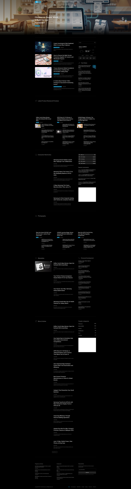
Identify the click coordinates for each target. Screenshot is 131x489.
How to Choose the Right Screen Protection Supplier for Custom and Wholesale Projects (63, 57)
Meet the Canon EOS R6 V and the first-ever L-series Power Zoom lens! (43, 234)
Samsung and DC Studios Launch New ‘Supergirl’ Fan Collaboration (63, 160)
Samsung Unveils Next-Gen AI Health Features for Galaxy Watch (64, 302)
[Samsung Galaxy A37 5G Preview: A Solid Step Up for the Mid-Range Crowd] (80, 132)
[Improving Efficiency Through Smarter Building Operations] (94, 308)
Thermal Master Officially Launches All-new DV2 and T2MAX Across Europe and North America (87, 183)
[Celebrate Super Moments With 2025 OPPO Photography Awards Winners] (59, 241)
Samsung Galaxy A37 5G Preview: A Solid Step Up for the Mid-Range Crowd (90, 131)
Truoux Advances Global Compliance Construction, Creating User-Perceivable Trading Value (64, 69)
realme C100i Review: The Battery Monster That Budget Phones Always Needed (47, 125)
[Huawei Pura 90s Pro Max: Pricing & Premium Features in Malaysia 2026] (43, 431)
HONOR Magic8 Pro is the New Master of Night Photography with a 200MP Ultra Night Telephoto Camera (90, 246)
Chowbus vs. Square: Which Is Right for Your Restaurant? (46, 20)
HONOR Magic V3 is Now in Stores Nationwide (42, 473)
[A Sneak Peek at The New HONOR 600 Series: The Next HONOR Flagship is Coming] (59, 137)
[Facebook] (88, 2)
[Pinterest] (95, 2)
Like (94, 154)
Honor (79, 122)
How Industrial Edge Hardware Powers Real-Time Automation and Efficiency (84, 292)
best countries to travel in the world (84, 178)
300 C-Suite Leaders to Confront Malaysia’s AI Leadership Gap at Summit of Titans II (84, 83)
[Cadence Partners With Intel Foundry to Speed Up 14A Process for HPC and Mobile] (94, 67)
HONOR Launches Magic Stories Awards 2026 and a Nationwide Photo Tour (65, 234)
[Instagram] (91, 2)
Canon (37, 237)
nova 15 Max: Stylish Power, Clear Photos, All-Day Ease (63, 442)
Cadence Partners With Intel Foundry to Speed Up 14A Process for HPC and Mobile (84, 66)
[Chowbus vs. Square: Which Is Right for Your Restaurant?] (94, 262)
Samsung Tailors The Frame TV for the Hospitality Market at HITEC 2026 (63, 173)
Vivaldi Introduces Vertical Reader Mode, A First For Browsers (42, 470)
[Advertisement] (87, 194)
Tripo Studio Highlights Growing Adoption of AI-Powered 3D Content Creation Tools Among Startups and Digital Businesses (87, 171)
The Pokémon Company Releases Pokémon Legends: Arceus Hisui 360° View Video (43, 466)
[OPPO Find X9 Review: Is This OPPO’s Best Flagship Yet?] (38, 143)
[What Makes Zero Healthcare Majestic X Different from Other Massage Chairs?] (94, 79)
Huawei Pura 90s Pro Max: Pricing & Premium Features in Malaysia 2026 (64, 429)
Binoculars (80, 182)
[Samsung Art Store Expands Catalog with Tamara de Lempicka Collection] (43, 201)
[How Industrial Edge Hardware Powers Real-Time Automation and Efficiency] (94, 293)
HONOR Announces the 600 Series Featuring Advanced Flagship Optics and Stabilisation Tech (47, 240)
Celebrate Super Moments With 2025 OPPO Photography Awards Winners (68, 240)
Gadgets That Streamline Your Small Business (64, 391)
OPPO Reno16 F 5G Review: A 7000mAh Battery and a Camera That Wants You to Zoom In (65, 119)
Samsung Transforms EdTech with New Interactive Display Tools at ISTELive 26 (63, 404)
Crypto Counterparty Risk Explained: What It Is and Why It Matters (64, 44)
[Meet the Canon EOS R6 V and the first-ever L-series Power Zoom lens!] (44, 228)
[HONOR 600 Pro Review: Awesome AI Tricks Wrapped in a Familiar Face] (80, 126)
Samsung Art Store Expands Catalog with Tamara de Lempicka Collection (64, 199)
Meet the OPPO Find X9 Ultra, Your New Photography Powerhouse (85, 234)
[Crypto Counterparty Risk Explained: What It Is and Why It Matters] (43, 46)
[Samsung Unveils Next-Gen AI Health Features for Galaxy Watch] (43, 304)
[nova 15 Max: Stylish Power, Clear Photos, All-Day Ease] (43, 444)
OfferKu (79, 174)
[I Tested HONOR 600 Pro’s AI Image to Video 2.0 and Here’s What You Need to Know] (38, 137)
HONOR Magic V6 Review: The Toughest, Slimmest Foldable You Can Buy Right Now (86, 119)
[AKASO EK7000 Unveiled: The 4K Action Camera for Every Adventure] (80, 241)
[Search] (95, 42)
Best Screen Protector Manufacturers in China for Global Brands (84, 297)
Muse (79, 169)
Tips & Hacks (37, 25)
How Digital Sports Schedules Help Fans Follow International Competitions (84, 287)
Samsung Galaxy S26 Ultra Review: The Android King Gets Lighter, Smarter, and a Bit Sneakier (48, 131)
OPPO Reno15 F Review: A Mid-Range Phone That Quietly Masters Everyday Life (90, 137)
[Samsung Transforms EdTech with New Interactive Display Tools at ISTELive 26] (43, 406)
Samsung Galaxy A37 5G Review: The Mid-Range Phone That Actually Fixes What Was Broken (68, 125)
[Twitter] (93, 2)
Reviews (37, 122)
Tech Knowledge (56, 47)
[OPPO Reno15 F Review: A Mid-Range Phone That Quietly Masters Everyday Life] (80, 137)
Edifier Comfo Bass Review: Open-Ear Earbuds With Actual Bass (43, 119)
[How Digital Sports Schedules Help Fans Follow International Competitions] (94, 288)
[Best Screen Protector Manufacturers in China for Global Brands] (94, 298)
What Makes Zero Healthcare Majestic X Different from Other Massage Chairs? (84, 78)
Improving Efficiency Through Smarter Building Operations (84, 307)
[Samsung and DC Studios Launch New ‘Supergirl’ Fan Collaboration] (43, 163)
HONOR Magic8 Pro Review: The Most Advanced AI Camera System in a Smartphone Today (68, 142)
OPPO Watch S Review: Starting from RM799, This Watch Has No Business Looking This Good (68, 131)
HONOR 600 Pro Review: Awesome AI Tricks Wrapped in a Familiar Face (89, 125)
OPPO (58, 122)
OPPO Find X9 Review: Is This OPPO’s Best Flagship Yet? (47, 142)
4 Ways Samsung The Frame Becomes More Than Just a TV (62, 186)
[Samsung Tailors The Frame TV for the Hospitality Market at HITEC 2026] (43, 175)
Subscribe (87, 472)
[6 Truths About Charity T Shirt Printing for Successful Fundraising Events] (43, 85)
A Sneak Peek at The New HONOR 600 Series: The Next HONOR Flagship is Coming (69, 137)
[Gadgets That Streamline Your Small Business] (94, 303)
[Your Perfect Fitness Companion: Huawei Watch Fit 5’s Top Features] (43, 279)
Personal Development (57, 86)
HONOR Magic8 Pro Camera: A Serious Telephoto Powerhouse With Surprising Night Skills (90, 142)
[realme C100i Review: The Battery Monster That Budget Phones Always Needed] (38, 126)
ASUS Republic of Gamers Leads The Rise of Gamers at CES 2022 (43, 477)
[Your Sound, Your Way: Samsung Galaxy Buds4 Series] (43, 292)
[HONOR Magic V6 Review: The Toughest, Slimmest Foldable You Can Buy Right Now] (86, 113)
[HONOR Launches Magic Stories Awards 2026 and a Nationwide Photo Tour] (65, 228)
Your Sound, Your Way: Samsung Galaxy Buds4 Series (63, 289)
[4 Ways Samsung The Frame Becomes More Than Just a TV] (43, 188)
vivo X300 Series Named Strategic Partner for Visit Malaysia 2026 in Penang (47, 246)
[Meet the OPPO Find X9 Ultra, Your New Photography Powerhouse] (86, 228)
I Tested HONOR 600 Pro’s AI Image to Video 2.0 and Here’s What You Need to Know (48, 137)
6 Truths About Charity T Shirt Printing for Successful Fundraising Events (63, 82)
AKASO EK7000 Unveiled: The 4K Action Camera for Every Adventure (89, 240)
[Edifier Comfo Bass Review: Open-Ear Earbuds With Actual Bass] (44, 113)
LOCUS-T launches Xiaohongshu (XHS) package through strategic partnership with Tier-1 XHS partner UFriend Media (84, 89)
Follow (94, 161)
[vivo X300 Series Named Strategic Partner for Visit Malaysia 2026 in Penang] (38, 247)
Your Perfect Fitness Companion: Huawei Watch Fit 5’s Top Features (63, 277)
